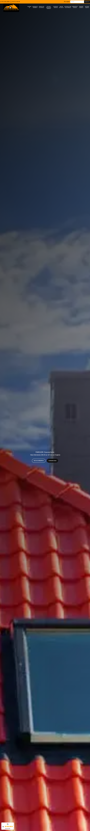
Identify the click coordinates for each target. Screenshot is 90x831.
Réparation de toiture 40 (75, 7)
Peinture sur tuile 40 (61, 7)
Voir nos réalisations (39, 460)
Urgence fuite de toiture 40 (41, 7)
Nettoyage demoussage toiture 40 (48, 7)
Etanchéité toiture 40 (81, 7)
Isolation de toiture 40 (55, 7)
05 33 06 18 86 (6, 1)
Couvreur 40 (29, 7)
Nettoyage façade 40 (87, 7)
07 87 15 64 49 (16, 1)
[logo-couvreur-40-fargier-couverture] (11, 7)
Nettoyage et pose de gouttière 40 (67, 7)
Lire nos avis (7, 828)
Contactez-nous (52, 460)
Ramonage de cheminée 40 (35, 7)
